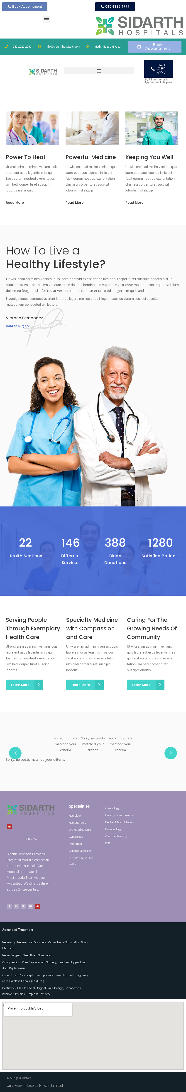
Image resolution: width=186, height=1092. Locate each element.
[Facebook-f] (9, 906)
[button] (46, 19)
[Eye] (9, 826)
